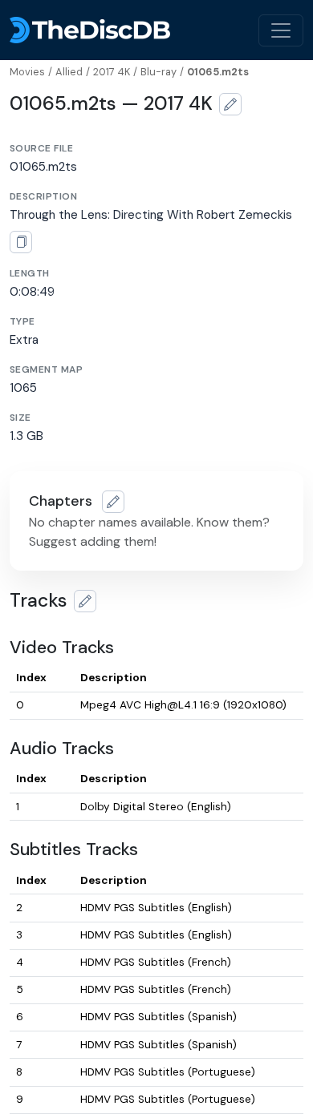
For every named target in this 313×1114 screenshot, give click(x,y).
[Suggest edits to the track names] (85, 601)
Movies (27, 72)
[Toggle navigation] (280, 30)
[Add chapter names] (113, 501)
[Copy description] (21, 242)
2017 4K (111, 72)
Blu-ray (158, 72)
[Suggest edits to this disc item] (230, 104)
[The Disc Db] (90, 30)
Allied (69, 72)
